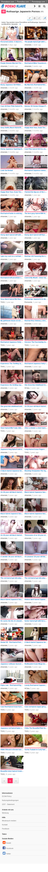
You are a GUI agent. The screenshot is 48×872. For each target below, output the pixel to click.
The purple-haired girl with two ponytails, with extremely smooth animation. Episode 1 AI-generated (36, 42)
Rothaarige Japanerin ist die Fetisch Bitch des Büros (36, 299)
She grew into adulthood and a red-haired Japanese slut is (12, 406)
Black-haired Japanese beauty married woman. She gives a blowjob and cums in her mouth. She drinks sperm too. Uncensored (36, 514)
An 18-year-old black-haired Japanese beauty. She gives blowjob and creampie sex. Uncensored (12, 492)
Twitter (8, 854)
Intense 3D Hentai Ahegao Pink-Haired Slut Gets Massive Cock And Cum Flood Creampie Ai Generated (36, 106)
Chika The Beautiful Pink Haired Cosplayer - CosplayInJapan (36, 728)
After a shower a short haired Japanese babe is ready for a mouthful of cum (36, 428)
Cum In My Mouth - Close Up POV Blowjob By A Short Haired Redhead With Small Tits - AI (36, 278)
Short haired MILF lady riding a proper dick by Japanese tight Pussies (12, 428)
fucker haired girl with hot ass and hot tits (36, 621)
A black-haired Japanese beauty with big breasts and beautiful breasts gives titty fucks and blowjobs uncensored (36, 642)
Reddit (8, 843)
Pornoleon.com (7, 2)
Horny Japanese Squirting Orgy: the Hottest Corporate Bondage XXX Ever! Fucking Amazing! (12, 149)
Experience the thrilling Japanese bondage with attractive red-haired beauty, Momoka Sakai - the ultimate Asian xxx (12, 385)
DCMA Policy (6, 796)
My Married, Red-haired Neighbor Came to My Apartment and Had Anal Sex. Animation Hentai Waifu (36, 85)
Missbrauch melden (9, 821)
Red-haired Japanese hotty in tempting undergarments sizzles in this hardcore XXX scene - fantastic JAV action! (36, 363)
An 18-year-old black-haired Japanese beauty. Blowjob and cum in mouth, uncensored (36, 406)
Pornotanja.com (38, 2)
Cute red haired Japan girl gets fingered (36, 707)
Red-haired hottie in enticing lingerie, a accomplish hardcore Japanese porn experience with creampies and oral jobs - (12, 213)
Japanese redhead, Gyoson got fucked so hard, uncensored (12, 664)
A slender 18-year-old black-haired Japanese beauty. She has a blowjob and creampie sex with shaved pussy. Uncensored (12, 557)
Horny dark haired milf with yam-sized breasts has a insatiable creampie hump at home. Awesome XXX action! (12, 235)
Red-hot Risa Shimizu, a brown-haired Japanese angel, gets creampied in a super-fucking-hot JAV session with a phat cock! (36, 321)
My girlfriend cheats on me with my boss (12, 321)
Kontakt (4, 825)
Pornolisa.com (23, 2)
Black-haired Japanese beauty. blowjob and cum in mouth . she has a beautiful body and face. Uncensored (12, 599)
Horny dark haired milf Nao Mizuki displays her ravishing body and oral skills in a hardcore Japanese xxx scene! (36, 235)
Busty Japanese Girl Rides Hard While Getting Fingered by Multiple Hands (12, 85)
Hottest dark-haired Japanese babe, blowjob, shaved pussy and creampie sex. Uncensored (36, 599)
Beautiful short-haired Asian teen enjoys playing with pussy (12, 771)
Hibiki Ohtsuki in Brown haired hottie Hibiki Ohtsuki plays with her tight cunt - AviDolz (12, 750)
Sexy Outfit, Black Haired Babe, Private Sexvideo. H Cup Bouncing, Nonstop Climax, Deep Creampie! (12, 128)
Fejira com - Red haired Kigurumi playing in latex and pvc (12, 685)
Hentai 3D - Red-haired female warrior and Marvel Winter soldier (12, 642)
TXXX (3, 302)
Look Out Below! (7, 170)
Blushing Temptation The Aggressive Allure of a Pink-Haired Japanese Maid (36, 471)
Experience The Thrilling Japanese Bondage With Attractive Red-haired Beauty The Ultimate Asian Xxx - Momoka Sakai (12, 363)
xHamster (4, 45)
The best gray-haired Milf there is (36, 213)
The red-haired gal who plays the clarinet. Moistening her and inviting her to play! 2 (12, 578)
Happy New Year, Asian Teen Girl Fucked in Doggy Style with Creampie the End (36, 128)
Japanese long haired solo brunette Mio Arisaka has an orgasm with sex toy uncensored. (12, 449)
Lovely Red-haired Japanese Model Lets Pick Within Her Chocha (36, 685)
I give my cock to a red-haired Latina (12, 256)
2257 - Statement (8, 804)
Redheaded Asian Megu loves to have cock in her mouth (36, 664)
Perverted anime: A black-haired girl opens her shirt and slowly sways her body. (12, 42)
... (19, 24)
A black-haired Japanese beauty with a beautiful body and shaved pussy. (12, 471)
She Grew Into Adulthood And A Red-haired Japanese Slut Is (36, 385)
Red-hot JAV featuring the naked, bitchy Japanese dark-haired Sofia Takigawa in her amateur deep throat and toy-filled (36, 256)
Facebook (9, 848)
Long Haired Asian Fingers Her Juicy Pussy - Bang (36, 449)
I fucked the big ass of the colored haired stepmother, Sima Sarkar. (36, 192)
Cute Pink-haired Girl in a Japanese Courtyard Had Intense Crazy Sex (36, 149)
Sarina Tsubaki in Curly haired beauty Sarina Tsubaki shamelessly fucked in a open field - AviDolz (36, 750)
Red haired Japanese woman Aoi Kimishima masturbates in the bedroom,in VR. (36, 170)
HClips (27, 388)
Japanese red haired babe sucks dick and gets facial (12, 728)
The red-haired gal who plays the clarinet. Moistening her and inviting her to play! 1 (36, 578)
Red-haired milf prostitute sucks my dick (12, 278)
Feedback (5, 829)
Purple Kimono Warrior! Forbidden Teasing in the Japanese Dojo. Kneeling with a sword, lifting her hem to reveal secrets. (12, 63)
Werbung (5, 813)
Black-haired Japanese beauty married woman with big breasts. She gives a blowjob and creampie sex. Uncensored (12, 514)
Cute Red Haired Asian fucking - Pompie (12, 707)
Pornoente (28, 302)
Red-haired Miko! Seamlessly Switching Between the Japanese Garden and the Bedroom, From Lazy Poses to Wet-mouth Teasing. (36, 63)
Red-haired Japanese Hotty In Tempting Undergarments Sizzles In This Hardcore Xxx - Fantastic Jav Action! (12, 342)
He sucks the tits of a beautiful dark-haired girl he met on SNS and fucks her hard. (12, 621)
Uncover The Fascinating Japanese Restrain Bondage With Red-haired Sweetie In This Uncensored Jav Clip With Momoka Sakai (36, 342)
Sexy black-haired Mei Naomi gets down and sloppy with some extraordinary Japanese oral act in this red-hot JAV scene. (12, 299)
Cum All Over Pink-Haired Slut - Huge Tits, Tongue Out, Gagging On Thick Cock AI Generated (12, 106)
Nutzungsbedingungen (10, 800)
